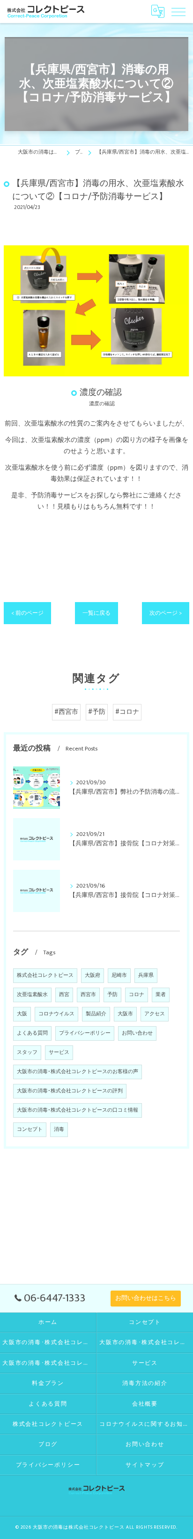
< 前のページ (27, 613)
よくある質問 (32, 1033)
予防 (112, 994)
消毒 (59, 1129)
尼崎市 (119, 975)
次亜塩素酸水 (32, 994)
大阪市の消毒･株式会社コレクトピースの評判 (70, 1091)
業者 (161, 994)
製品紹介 (96, 1014)
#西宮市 (66, 712)
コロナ (136, 994)
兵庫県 (146, 975)
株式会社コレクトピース (45, 975)
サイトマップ (145, 1465)
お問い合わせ (137, 1033)
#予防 (96, 712)
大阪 (22, 1014)
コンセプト (30, 1129)
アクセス (154, 1014)
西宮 (64, 994)
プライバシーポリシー (85, 1033)
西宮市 (88, 994)
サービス (59, 1052)
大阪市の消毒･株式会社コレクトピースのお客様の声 (77, 1071)
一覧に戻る (96, 613)
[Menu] (178, 11)
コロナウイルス (56, 1014)
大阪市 (125, 1014)
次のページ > (165, 613)
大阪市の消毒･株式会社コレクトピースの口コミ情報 (77, 1110)
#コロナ (127, 712)
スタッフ (27, 1052)
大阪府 (92, 975)
